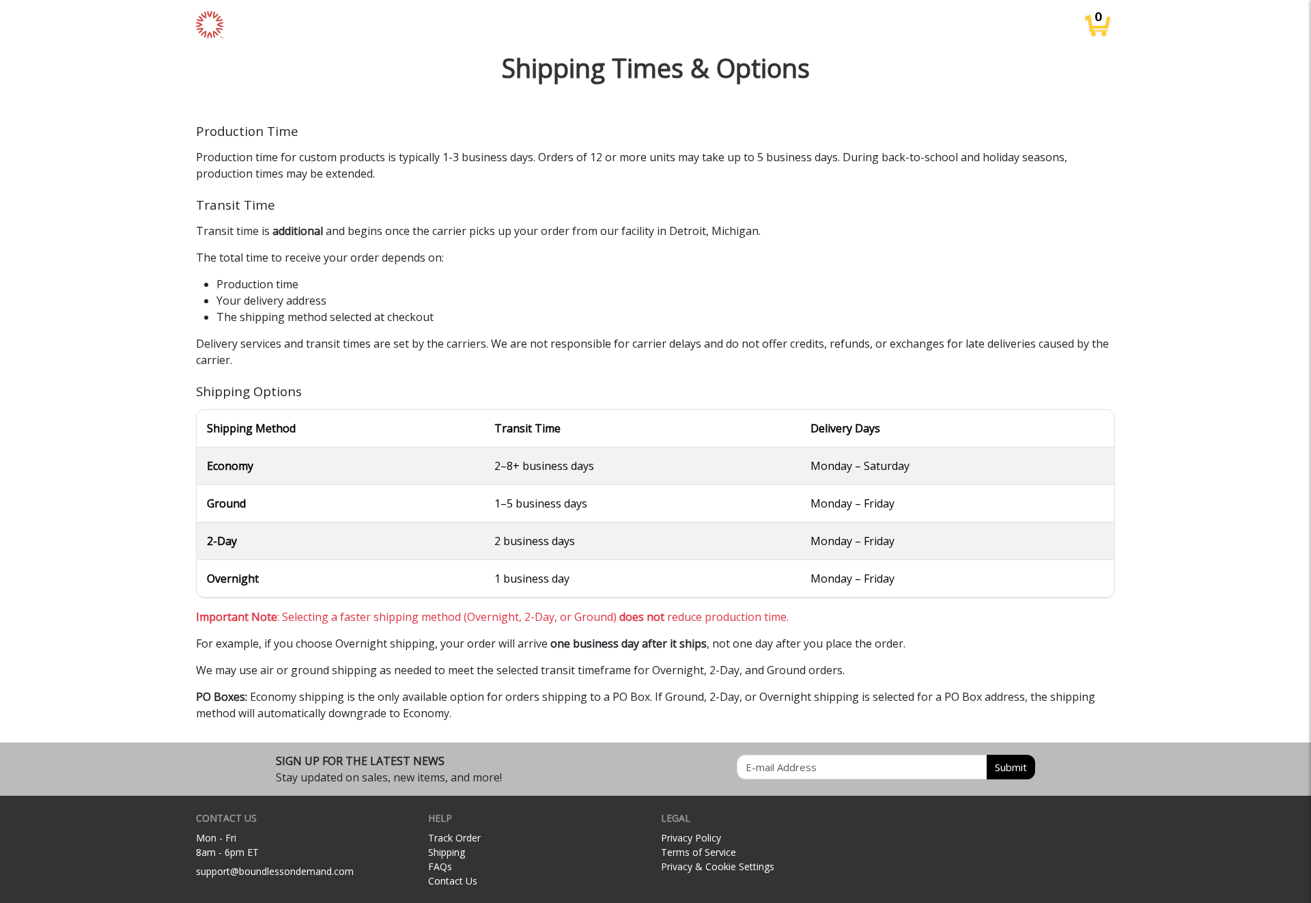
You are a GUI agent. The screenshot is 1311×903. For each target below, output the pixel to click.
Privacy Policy (691, 837)
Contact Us (452, 880)
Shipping (446, 852)
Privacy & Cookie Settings (717, 866)
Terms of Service (698, 852)
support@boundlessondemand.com (275, 871)
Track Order (454, 837)
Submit (1011, 767)
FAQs (440, 866)
